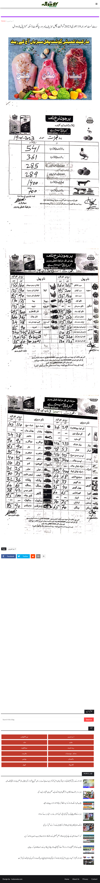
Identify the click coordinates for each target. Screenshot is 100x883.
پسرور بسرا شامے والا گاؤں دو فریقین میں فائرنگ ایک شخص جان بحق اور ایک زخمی (60, 792)
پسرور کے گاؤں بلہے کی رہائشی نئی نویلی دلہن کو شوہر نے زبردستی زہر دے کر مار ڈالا (60, 814)
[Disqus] (50, 596)
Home (3, 21)
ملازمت (24, 753)
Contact (94, 879)
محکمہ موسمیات (70, 753)
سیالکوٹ (24, 748)
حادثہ (24, 742)
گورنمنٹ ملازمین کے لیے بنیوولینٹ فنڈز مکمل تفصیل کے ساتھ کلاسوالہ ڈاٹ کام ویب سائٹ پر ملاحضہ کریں (53, 836)
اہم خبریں (10, 21)
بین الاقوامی (24, 737)
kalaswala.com (16, 879)
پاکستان (71, 759)
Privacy (85, 879)
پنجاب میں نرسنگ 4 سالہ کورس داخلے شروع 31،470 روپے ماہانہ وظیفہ (62, 803)
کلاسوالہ (71, 765)
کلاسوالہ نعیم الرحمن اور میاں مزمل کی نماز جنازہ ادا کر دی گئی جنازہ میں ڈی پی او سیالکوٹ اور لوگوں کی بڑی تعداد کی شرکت (50, 858)
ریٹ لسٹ (71, 748)
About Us (75, 879)
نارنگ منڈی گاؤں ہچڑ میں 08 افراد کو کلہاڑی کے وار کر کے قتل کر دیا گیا (62, 825)
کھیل (24, 765)
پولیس (24, 759)
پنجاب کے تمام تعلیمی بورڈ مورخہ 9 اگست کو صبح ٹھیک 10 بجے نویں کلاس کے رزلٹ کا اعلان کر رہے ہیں (55, 847)
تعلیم (71, 742)
